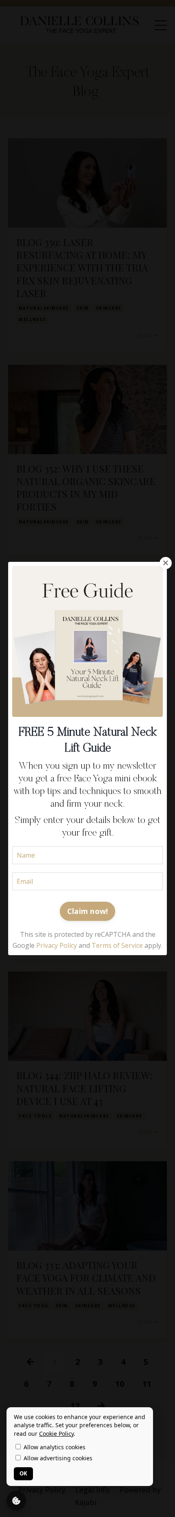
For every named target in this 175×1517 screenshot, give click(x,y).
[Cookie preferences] (16, 1500)
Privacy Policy (56, 945)
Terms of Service (117, 945)
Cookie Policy (56, 1433)
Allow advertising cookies (57, 1458)
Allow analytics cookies (53, 1447)
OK (23, 1473)
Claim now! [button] (87, 911)
